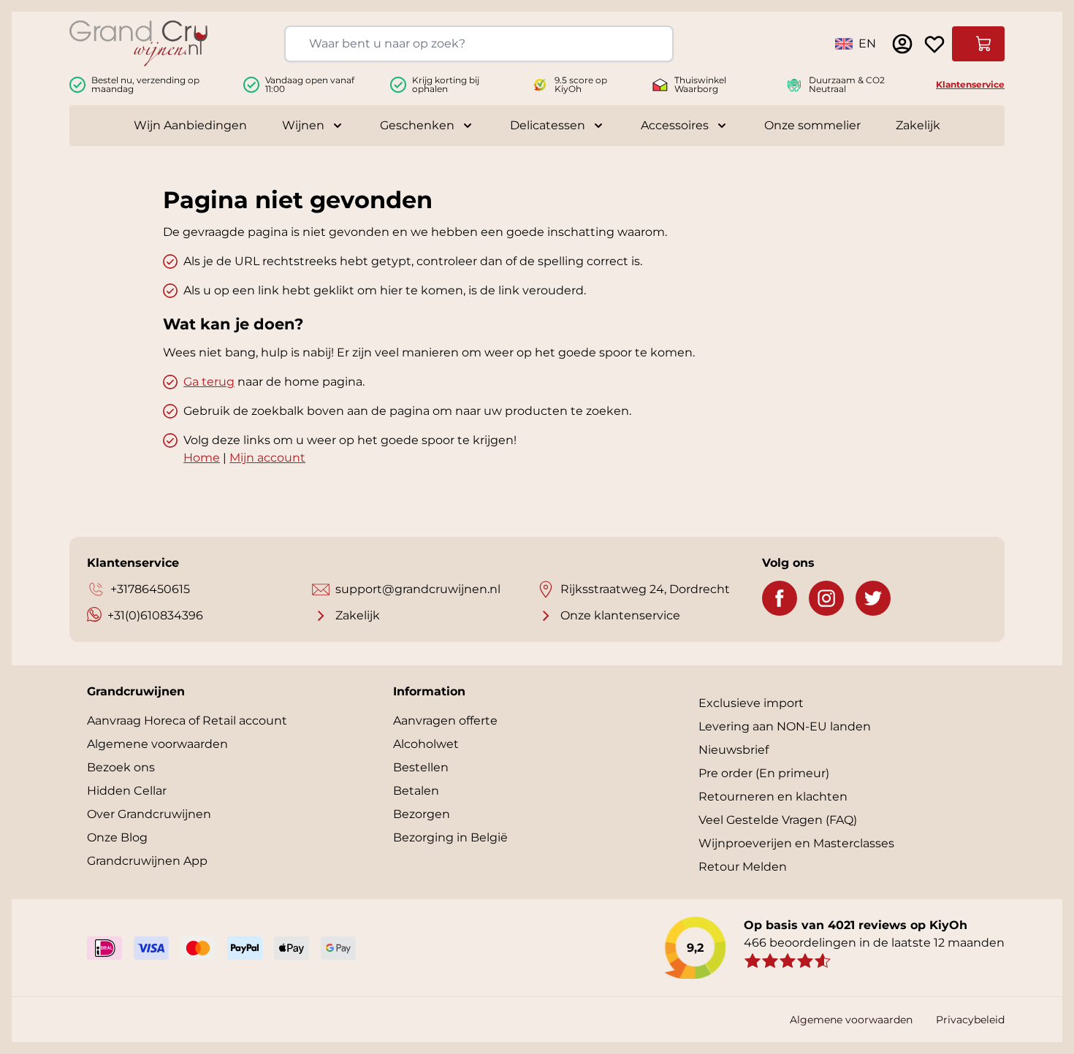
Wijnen (303, 125)
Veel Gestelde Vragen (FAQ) (777, 820)
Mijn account (267, 458)
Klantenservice (970, 84)
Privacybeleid (970, 1019)
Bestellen (421, 767)
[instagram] (826, 598)
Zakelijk (918, 125)
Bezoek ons (121, 767)
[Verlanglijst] (934, 43)
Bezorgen (421, 814)
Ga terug (209, 382)
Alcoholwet (426, 744)
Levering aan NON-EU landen (784, 726)
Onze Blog (117, 837)
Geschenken (417, 125)
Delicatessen (547, 125)
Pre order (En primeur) (763, 773)
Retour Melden (742, 867)
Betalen (416, 791)
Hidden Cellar (127, 791)
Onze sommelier (812, 125)
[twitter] (873, 598)
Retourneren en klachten (773, 796)
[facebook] (779, 598)
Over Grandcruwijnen (149, 814)
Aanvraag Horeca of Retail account (187, 721)
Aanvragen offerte (445, 721)
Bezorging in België (450, 837)
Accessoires (675, 125)
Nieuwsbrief (733, 750)
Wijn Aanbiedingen (190, 125)
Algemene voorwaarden (157, 744)
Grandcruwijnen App (147, 861)
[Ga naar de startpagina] (138, 43)
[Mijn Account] (902, 43)
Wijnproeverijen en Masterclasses (796, 843)
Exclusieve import (751, 703)
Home (201, 458)
